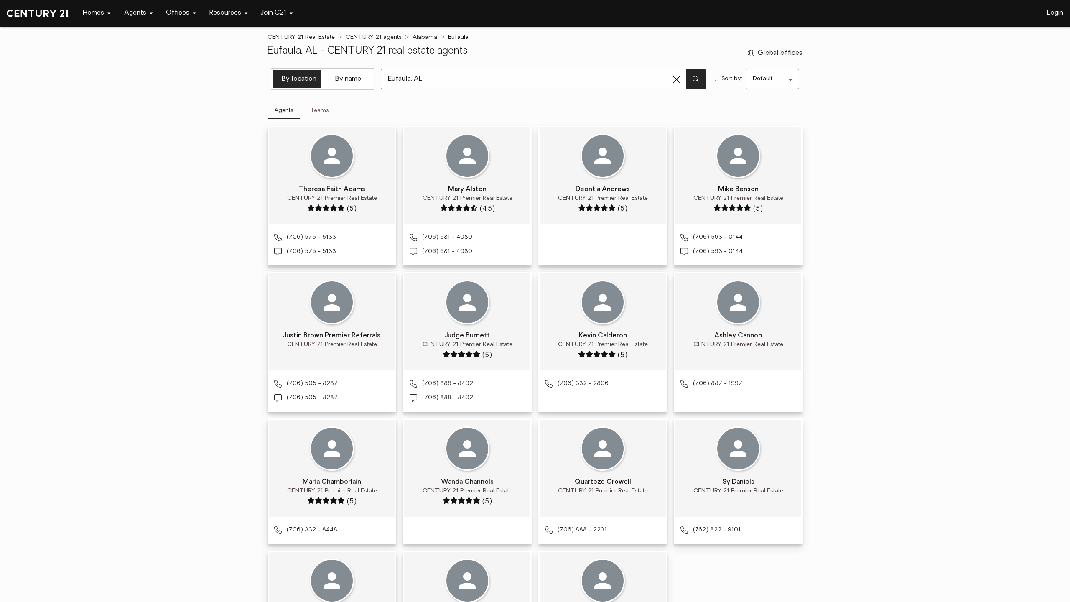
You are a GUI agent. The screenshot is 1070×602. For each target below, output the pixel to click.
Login (1055, 13)
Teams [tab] (319, 110)
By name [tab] (348, 79)
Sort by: (731, 79)
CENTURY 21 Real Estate (301, 37)
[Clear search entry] (677, 79)
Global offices (780, 53)
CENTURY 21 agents (374, 37)
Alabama (425, 37)
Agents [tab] (283, 110)
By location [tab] (299, 79)
